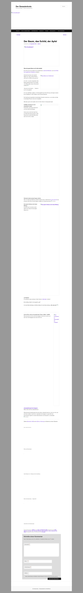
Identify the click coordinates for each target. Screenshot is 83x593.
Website (26, 573)
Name (26, 561)
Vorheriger (18, 34)
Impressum (42, 30)
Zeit (56, 530)
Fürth (32, 530)
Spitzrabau (44, 299)
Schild (42, 530)
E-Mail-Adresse (28, 567)
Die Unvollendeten (61, 30)
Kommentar (27, 544)
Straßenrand (53, 530)
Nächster (65, 34)
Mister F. (39, 43)
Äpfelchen (25, 530)
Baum (30, 530)
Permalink (43, 532)
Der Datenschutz (35, 30)
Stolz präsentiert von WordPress (44, 588)
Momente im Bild (44, 529)
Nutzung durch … (53, 30)
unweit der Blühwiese (47, 70)
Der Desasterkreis (23, 6)
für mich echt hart (53, 199)
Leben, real (39, 529)
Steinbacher (46, 530)
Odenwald (35, 530)
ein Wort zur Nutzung (40, 421)
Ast (28, 530)
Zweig (25, 532)
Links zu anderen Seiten (25, 30)
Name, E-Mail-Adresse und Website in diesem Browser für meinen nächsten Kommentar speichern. (41, 576)
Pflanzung (39, 530)
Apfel (55, 529)
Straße (49, 530)
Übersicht (17, 30)
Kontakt (46, 30)
